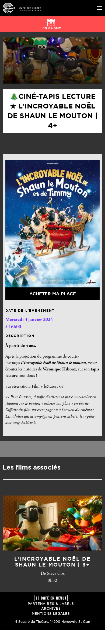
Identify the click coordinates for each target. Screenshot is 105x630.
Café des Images (22, 8)
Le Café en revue (51, 598)
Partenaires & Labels (51, 603)
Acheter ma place (52, 293)
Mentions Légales (51, 613)
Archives (51, 608)
